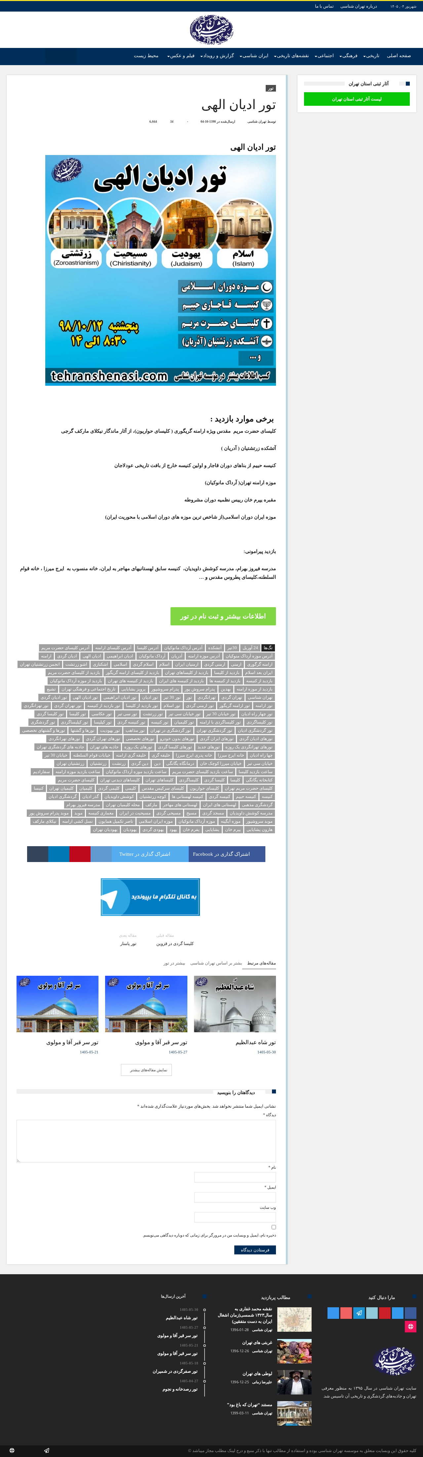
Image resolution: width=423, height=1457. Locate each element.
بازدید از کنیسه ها (225, 680)
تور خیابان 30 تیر (221, 713)
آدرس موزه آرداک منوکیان (249, 655)
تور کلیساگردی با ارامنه (220, 722)
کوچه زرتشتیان (152, 796)
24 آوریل (250, 647)
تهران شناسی (257, 121)
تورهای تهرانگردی (64, 738)
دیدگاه (269, 1115)
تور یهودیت (110, 730)
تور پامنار (127, 939)
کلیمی (130, 788)
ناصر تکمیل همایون (115, 821)
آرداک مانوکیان (152, 655)
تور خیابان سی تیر (185, 713)
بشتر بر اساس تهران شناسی (216, 963)
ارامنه (46, 655)
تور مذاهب (135, 730)
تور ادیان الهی (85, 697)
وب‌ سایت (268, 1207)
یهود (173, 829)
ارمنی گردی (214, 664)
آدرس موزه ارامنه (204, 655)
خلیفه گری (161, 755)
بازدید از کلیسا (227, 672)
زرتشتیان (98, 763)
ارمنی (236, 664)
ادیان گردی (67, 655)
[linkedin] (58, 854)
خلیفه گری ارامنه (131, 755)
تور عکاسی (102, 713)
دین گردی (139, 763)
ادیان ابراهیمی (120, 655)
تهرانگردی (207, 697)
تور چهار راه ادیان (257, 713)
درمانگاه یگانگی (180, 763)
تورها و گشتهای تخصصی (43, 730)
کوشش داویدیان (119, 796)
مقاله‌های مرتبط (261, 963)
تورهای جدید (209, 746)
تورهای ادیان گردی (256, 738)
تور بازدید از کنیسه (103, 705)
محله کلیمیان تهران (123, 804)
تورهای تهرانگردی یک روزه (249, 746)
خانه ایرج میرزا (231, 755)
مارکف (151, 804)
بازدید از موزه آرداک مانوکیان (76, 680)
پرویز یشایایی (133, 689)
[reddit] (101, 854)
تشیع (51, 689)
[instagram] (333, 1313)
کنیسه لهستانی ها (187, 796)
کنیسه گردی (219, 796)
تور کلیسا (77, 713)
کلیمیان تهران (61, 788)
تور (270, 88)
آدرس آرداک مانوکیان (183, 647)
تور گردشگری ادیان (255, 730)
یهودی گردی (153, 829)
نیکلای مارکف (45, 821)
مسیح (191, 812)
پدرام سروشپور (165, 689)
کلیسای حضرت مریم (76, 779)
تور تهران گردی (68, 705)
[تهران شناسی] (211, 15)
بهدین (226, 689)
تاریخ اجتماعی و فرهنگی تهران (88, 689)
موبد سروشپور (259, 821)
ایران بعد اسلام (259, 672)
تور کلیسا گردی (50, 713)
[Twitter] (398, 1313)
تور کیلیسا (103, 722)
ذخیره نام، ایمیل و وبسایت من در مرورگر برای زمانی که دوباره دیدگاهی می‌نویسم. (209, 1235)
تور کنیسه (160, 722)
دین (157, 763)
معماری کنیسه (101, 812)
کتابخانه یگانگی (259, 779)
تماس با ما (324, 6)
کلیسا (235, 779)
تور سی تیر (127, 713)
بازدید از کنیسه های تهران (130, 680)
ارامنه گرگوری (260, 664)
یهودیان (130, 829)
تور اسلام (172, 705)
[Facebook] (410, 1313)
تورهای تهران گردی (103, 738)
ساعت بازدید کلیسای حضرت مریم (202, 771)
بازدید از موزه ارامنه (255, 689)
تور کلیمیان (184, 722)
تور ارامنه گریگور (234, 705)
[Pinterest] (385, 1313)
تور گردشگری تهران (214, 730)
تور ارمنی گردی (200, 705)
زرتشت (119, 763)
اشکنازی (100, 664)
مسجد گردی (213, 812)
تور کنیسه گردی (131, 722)
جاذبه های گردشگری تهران (60, 746)
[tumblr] (37, 854)
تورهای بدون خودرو (177, 738)
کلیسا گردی (214, 779)
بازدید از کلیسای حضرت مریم (74, 672)
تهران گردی (231, 697)
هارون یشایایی (260, 829)
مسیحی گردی (168, 812)
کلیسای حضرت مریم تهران (249, 788)
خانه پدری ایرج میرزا (194, 755)
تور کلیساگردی (260, 722)
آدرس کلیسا (148, 647)
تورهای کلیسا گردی (175, 746)
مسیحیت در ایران (135, 812)
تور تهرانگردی (36, 705)
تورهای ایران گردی (217, 738)
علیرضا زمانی (262, 1382)
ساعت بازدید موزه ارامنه (78, 771)
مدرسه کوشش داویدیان (251, 812)
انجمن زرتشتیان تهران (40, 664)
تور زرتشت (153, 713)
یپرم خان (233, 829)
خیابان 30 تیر (56, 755)
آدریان (176, 655)
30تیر (232, 647)
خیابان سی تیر (260, 763)
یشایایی (212, 829)
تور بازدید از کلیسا (142, 705)
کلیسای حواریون (204, 788)
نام (272, 1167)
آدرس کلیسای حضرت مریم (65, 647)
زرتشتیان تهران (70, 763)
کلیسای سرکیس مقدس (163, 788)
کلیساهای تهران (159, 779)
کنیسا (39, 788)
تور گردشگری (43, 722)
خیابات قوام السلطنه (91, 755)
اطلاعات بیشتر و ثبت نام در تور (223, 616)
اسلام (164, 664)
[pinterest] (80, 854)
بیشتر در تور (174, 963)
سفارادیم (41, 771)
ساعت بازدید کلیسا (256, 771)
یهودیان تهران (105, 829)
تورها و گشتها (83, 730)
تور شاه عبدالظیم (256, 1042)
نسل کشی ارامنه (77, 821)
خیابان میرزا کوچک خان (221, 763)
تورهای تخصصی (140, 738)
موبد (78, 812)
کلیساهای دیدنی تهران (120, 779)
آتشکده (215, 647)
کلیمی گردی (109, 788)
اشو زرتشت (76, 664)
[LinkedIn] (372, 1313)
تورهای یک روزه (138, 746)
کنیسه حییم (246, 796)
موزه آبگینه (231, 821)
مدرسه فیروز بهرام (83, 804)
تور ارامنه (264, 705)
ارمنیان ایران (187, 664)
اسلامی (120, 664)
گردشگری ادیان (63, 796)
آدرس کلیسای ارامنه (113, 647)
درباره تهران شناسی (358, 6)
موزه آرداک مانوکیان (196, 821)
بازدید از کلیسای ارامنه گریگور (132, 672)
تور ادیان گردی (54, 697)
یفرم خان (191, 829)
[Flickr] (359, 1313)
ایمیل (270, 1187)
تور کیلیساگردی (74, 722)
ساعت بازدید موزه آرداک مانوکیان (136, 771)
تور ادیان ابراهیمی (119, 697)
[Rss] (410, 1327)
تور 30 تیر (172, 697)
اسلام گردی (143, 664)
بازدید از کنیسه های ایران (181, 680)
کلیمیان (86, 788)
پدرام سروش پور (200, 689)
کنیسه (267, 796)
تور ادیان (150, 697)
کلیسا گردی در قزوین (175, 939)
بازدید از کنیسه (259, 680)
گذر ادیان (90, 796)
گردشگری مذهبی (257, 804)
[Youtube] (346, 1313)
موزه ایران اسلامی (156, 821)
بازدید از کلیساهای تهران (187, 672)
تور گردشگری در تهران (170, 730)
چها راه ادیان (261, 755)
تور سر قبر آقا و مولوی (161, 1042)
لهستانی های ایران (219, 804)
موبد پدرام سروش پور (49, 812)
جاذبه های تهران (104, 746)
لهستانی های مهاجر (180, 804)
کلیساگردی (189, 779)
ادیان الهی (92, 655)
